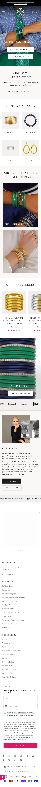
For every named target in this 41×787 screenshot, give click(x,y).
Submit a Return (8, 609)
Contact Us (6, 605)
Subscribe (6, 590)
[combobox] (8, 706)
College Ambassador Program (13, 597)
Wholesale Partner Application (13, 620)
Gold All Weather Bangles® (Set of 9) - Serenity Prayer (14, 321)
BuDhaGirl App (7, 586)
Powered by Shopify (28, 771)
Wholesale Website (9, 624)
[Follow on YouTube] (33, 756)
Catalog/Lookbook (9, 601)
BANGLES (10, 133)
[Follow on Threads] (21, 756)
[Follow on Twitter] (9, 756)
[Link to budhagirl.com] (14, 302)
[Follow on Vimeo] (9, 760)
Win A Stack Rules (9, 677)
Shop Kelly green (20, 56)
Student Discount (8, 647)
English (32, 766)
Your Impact (12, 488)
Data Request (7, 673)
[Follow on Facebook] (3, 756)
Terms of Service (8, 654)
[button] (21, 529)
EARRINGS (30, 160)
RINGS (10, 160)
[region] (20, 36)
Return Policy (7, 658)
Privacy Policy (7, 666)
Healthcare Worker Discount (12, 651)
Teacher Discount (8, 643)
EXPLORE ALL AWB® (20, 394)
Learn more (12, 481)
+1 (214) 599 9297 (8, 574)
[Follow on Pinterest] (27, 756)
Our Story (5, 639)
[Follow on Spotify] (21, 760)
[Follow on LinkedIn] (15, 760)
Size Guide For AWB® (10, 612)
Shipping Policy (8, 662)
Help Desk (6, 628)
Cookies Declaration (9, 669)
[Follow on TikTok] (3, 760)
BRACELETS (30, 133)
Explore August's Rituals (20, 91)
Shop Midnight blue (20, 49)
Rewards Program (9, 594)
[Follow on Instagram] (15, 756)
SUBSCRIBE (20, 745)
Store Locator (7, 616)
